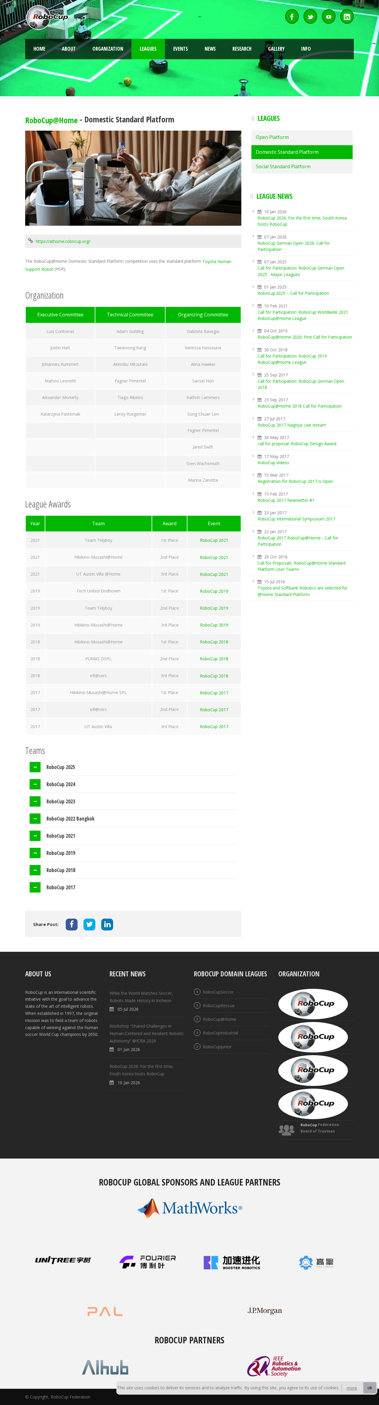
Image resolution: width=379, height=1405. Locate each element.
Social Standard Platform (283, 166)
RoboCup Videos (273, 462)
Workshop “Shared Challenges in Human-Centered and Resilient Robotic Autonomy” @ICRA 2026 (147, 1033)
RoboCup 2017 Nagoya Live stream (292, 425)
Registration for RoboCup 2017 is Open (295, 481)
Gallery (276, 48)
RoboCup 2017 (214, 693)
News (210, 48)
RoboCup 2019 (214, 591)
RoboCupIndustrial (220, 1033)
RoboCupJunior (217, 1047)
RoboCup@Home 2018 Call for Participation (300, 406)
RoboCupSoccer (218, 992)
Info (306, 48)
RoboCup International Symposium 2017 (296, 519)
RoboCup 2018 (214, 642)
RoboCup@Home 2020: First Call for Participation (305, 337)
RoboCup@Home (51, 120)
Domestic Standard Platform (287, 152)
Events (180, 48)
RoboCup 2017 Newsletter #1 (286, 500)
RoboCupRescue (219, 1005)
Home (39, 48)
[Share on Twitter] (89, 924)
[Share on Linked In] (107, 924)
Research (241, 48)
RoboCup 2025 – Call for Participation (293, 293)
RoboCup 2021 (214, 540)
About (69, 48)
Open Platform (272, 137)
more (352, 1388)
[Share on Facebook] (72, 924)
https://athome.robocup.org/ (63, 241)
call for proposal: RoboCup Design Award (297, 444)
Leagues (148, 48)
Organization (107, 48)
